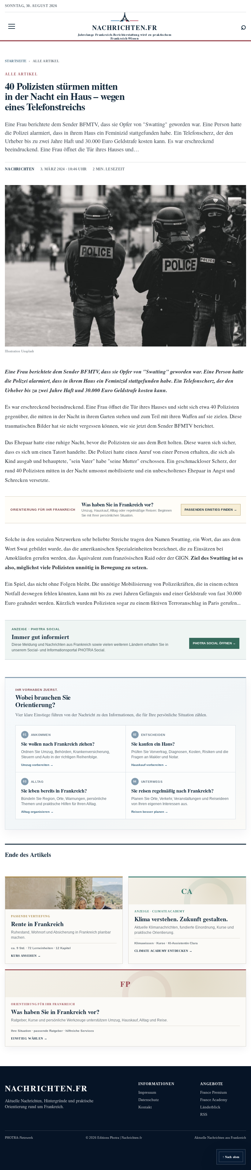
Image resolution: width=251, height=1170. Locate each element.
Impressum (147, 1092)
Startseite (15, 61)
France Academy (213, 1099)
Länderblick (210, 1107)
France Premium (213, 1092)
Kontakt (145, 1107)
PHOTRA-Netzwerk (19, 1137)
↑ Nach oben (231, 1157)
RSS (203, 1114)
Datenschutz (148, 1099)
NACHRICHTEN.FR (46, 1088)
